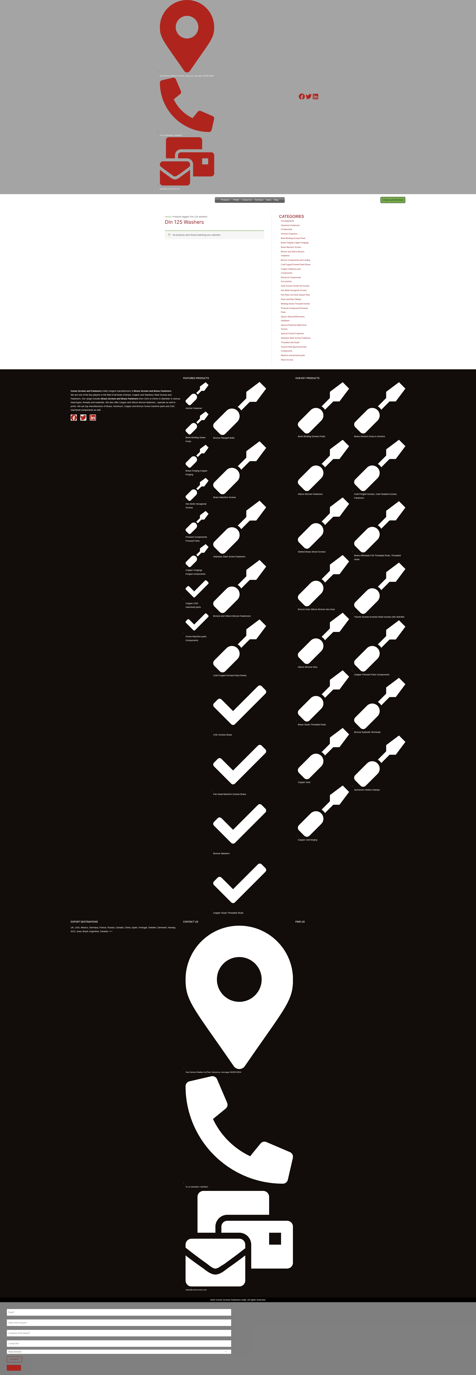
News (268, 200)
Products (225, 200)
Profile (236, 200)
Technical (259, 200)
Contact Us (247, 200)
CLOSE (14, 1368)
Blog (276, 200)
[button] (226, 200)
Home (168, 216)
